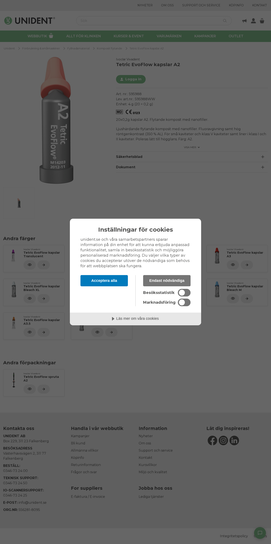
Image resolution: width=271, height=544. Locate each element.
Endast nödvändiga (166, 280)
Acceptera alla (104, 280)
